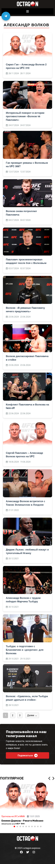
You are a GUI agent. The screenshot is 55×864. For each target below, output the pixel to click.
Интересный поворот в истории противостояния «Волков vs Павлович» (25, 116)
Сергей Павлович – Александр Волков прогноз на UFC (24, 454)
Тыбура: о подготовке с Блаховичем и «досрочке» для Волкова (24, 649)
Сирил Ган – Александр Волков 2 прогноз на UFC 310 (26, 66)
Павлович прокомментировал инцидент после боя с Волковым (26, 261)
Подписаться (25, 755)
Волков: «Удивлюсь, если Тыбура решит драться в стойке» (27, 697)
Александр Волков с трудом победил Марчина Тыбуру (23, 599)
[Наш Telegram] (5, 16)
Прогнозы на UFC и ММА (13, 816)
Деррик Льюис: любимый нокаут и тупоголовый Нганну (27, 551)
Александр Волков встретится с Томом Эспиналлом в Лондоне (25, 502)
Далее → (32, 715)
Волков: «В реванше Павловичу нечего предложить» (25, 309)
